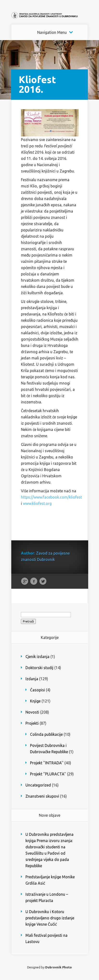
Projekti (32, 723)
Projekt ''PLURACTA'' (48, 774)
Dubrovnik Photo (58, 967)
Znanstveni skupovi (42, 796)
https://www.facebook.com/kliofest (51, 497)
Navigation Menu (52, 32)
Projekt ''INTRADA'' (46, 763)
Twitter (43, 581)
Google (24, 581)
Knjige (35, 701)
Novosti (32, 712)
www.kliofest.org (37, 503)
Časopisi (37, 690)
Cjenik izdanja (37, 656)
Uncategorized (38, 785)
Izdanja (31, 679)
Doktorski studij (39, 667)
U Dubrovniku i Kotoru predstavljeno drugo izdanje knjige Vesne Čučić (49, 917)
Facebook (33, 581)
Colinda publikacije (46, 734)
